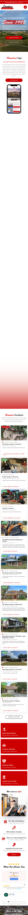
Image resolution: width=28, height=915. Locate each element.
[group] (14, 891)
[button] (25, 7)
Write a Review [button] (14, 879)
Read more (19, 888)
